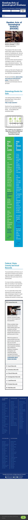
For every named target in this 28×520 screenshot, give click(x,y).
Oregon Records (5, 465)
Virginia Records (14, 457)
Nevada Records (5, 444)
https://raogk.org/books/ (11, 102)
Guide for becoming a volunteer (18, 224)
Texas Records (14, 452)
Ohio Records (4, 461)
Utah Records (13, 453)
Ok (23, 517)
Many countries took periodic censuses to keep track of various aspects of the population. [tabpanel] (13, 337)
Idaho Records (13, 422)
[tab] (14, 302)
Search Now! (23, 11)
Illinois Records (14, 424)
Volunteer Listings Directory (9, 231)
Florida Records (14, 418)
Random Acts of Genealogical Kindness (14, 476)
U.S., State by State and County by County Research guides (13, 78)
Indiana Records (14, 425)
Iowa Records (22, 401)
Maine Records (22, 409)
